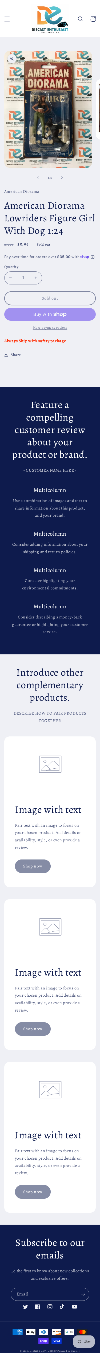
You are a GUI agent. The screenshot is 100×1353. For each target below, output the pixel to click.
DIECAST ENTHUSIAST (43, 1350)
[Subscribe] (83, 1294)
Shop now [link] (32, 866)
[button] (7, 19)
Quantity (11, 266)
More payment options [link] (50, 327)
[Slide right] (62, 178)
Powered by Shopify (68, 1350)
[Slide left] (38, 178)
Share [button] (16, 354)
